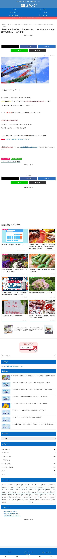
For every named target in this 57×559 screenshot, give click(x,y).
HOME (9, 552)
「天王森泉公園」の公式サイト (28, 147)
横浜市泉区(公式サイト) (10, 511)
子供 (19, 161)
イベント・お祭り (6, 158)
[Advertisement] (28, 39)
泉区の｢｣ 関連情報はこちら (12, 366)
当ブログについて (28, 552)
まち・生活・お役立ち (16, 158)
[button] (37, 50)
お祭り (4, 161)
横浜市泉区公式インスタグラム (12, 516)
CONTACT (28, 554)
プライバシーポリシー (47, 552)
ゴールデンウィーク (12, 161)
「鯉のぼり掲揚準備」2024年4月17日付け (17, 139)
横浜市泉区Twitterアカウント (12, 513)
